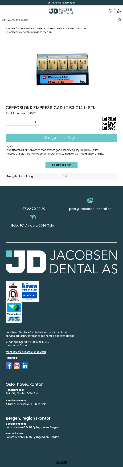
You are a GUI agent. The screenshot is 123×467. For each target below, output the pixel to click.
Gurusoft (61, 462)
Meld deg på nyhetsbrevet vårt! (26, 352)
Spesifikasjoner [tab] (61, 165)
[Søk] (120, 20)
